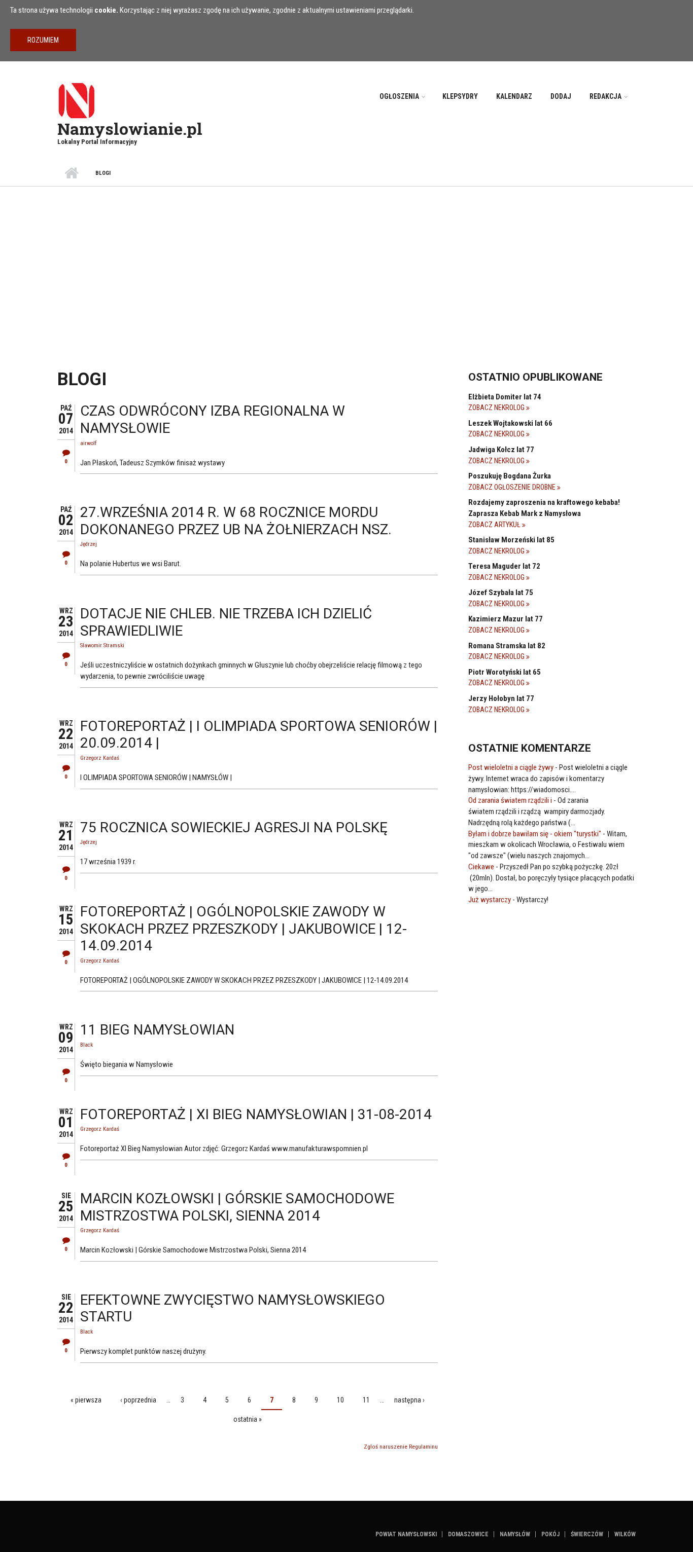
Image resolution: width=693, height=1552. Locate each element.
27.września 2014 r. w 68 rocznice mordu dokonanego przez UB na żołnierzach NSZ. (236, 521)
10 (340, 1400)
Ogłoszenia (399, 96)
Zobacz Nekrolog (497, 407)
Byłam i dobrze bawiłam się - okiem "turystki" (534, 833)
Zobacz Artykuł (495, 525)
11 (366, 1400)
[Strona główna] (76, 99)
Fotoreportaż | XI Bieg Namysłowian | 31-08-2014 (256, 1114)
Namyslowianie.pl (129, 128)
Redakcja (605, 96)
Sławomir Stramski (102, 645)
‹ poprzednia (138, 1400)
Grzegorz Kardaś (99, 758)
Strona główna (71, 173)
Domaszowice (468, 1534)
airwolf (88, 443)
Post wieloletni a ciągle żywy (510, 767)
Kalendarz (514, 96)
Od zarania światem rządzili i (510, 800)
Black (86, 1045)
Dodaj (560, 96)
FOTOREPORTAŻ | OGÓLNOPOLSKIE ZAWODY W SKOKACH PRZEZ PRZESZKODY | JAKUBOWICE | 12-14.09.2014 (243, 928)
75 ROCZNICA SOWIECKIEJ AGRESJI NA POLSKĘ (234, 827)
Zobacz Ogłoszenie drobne (512, 487)
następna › (409, 1400)
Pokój (550, 1534)
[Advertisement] (346, 263)
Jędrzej (88, 544)
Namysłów (515, 1534)
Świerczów (587, 1534)
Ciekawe (481, 866)
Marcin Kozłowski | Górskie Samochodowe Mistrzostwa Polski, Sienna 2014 (237, 1207)
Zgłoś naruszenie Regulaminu (401, 1447)
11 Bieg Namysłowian (157, 1029)
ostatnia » (247, 1419)
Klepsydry (460, 96)
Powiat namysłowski (406, 1534)
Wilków (625, 1534)
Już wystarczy (489, 899)
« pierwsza (86, 1400)
